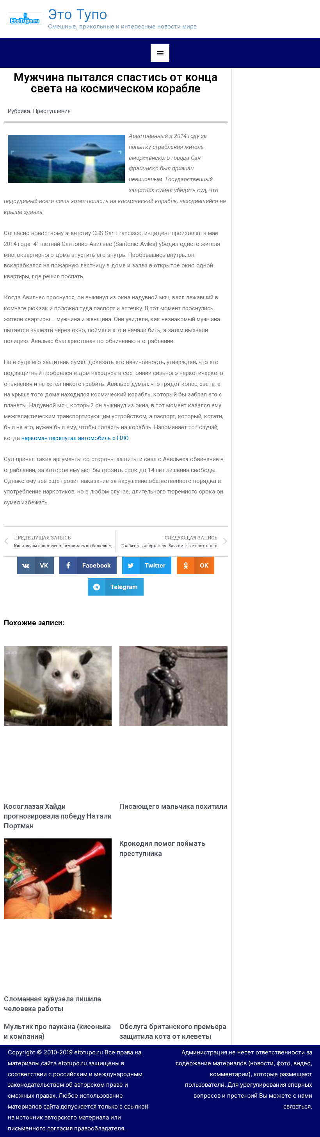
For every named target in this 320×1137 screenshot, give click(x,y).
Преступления (52, 111)
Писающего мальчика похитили (173, 806)
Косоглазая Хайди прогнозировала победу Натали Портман (58, 816)
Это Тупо (77, 14)
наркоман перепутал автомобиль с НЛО (75, 438)
